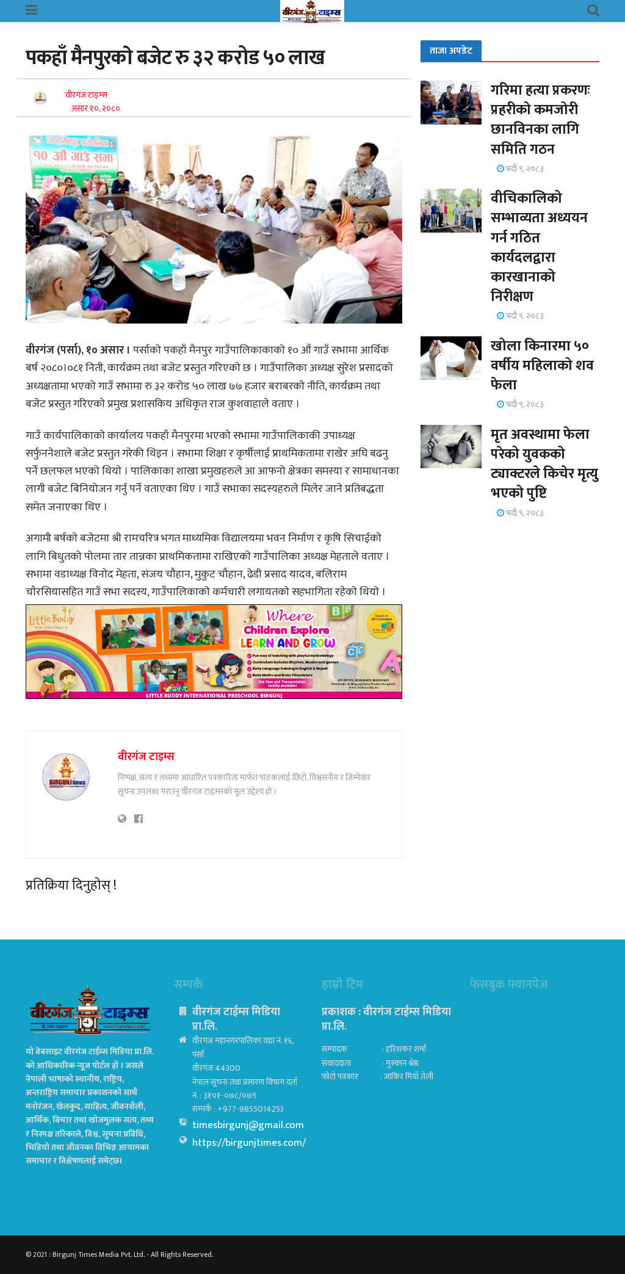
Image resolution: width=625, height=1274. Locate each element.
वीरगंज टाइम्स (86, 95)
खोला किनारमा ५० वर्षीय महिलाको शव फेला (542, 366)
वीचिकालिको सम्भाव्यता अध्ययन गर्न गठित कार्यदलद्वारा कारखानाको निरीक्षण (539, 247)
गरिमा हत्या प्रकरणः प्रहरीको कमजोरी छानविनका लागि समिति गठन (540, 120)
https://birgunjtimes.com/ (249, 1142)
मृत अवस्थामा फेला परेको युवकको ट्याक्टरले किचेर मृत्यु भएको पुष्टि (544, 464)
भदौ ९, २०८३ (524, 169)
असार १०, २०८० (95, 108)
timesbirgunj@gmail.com (248, 1125)
